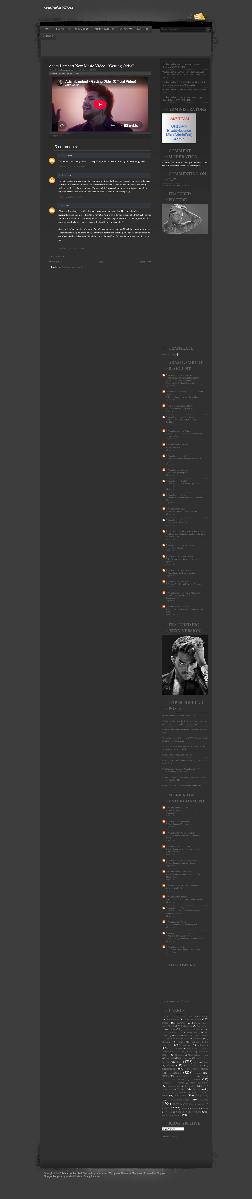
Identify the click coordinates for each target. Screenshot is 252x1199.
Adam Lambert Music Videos (180, 871)
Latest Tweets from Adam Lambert (177, 754)
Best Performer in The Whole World (182, 511)
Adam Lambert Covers (177, 908)
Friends (198, 1038)
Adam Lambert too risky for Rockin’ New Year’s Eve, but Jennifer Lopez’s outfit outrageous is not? (184, 722)
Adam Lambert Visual (177, 456)
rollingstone (166, 1082)
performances (169, 1068)
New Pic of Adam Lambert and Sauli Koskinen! (181, 421)
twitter (203, 1099)
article (165, 1022)
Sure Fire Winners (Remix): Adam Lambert (185, 899)
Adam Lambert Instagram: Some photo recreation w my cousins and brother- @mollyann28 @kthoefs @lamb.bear (182, 380)
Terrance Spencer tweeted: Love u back (183, 397)
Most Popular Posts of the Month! (178, 1001)
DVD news (192, 1032)
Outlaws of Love (193, 1065)
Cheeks (187, 1029)
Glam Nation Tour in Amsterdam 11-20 (179, 715)
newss (196, 1062)
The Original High (168, 1092)
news (178, 1061)
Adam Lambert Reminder (178, 481)
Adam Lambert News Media (179, 570)
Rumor (181, 1082)
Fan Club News (191, 1035)
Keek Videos (192, 1048)
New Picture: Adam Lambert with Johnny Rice (182, 785)
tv (169, 1100)
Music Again (169, 1058)
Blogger (161, 1173)
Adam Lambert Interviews (178, 821)
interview (203, 1045)
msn (206, 1055)
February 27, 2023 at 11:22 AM (71, 248)
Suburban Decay (168, 1089)
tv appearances (182, 1099)
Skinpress (137, 1173)
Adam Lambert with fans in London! (182, 863)
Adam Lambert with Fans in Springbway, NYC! (183, 836)
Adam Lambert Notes (176, 495)
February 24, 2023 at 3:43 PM (70, 196)
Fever (205, 1035)
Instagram (186, 1045)
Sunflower (62, 175)
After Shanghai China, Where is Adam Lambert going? (182, 596)
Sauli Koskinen (199, 1082)
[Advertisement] (102, 17)
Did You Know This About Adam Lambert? (186, 531)
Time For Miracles (187, 1092)
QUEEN (165, 1076)
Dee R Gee (63, 155)
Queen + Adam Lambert (185, 1076)
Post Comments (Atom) (72, 267)
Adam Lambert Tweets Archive (180, 556)
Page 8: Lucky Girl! (176, 888)
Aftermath (203, 1016)
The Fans (196, 1089)
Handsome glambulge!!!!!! (178, 472)
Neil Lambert (185, 1057)
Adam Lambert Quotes (177, 520)
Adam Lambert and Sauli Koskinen (182, 417)
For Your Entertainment (177, 1038)
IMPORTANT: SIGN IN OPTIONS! (177, 185)
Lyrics (191, 1051)
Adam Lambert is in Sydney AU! (181, 408)
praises (198, 1072)
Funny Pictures (92, 1176)
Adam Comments (187, 1016)
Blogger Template (53, 1176)
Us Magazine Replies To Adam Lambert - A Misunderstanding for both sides (180, 770)
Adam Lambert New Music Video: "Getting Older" (91, 65)
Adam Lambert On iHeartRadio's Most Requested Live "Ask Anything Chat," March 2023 (184, 83)
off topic (204, 1062)
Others (170, 1065)
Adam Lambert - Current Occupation (182, 924)
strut (202, 1086)
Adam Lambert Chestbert (178, 444)
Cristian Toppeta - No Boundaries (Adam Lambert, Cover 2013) (183, 912)
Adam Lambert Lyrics (176, 946)
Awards (181, 1022)
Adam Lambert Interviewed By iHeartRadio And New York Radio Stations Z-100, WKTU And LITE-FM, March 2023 (184, 74)
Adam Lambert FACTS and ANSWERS (184, 592)
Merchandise (179, 1055)
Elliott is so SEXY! (175, 547)
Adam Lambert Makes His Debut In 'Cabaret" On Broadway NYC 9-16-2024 (184, 65)
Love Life (179, 1051)
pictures (175, 1072)
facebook (177, 1035)
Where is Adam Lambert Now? (180, 405)
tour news (180, 1095)
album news (172, 1019)
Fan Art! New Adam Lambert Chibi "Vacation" (181, 811)
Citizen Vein (199, 1029)
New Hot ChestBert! (176, 447)
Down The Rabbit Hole (172, 1032)
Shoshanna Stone (174, 1086)
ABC (174, 1016)
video (165, 1107)
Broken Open (186, 1026)
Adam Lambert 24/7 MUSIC (179, 846)
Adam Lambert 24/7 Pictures (179, 430)
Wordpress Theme (118, 1173)
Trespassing (201, 1095)
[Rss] (199, 11)
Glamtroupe (167, 1041)
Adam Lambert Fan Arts (178, 807)
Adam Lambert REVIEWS (179, 581)
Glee (180, 1041)
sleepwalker (189, 1085)
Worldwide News (171, 1114)
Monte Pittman (194, 1055)
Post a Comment (56, 256)
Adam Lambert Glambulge (178, 469)
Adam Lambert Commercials (179, 933)
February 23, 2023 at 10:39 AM (71, 166)
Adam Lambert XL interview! (179, 824)
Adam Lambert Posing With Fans (181, 832)
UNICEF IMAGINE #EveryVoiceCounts (188, 1104)
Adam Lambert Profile (177, 921)
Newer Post (57, 261)
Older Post (143, 261)
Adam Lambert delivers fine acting (181, 573)
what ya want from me (188, 1111)
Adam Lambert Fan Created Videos (182, 860)
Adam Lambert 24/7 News (58, 7)
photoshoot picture (197, 1068)
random (195, 1079)
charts (172, 1029)
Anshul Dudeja (74, 1176)
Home (100, 261)
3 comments (57, 136)
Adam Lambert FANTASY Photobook (183, 885)
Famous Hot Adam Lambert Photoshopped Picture (184, 498)
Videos (184, 1108)
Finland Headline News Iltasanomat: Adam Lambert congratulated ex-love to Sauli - (184, 747)
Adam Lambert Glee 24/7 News (181, 545)
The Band (181, 1089)
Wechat (169, 1112)
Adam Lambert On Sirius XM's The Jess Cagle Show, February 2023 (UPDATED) (183, 98)
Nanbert (61, 205)
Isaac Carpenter (175, 1048)
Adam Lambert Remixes (178, 896)
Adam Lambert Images (177, 508)
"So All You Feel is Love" (178, 522)
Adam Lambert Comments (178, 606)
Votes (205, 1108)
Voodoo (195, 1108)
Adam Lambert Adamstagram (180, 375)
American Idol (194, 1019)
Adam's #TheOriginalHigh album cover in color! (183, 459)
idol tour (195, 1042)
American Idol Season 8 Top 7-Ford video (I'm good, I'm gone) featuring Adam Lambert (184, 937)
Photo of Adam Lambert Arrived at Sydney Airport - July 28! (184, 434)
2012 (164, 1016)
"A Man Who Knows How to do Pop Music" (185, 584)
